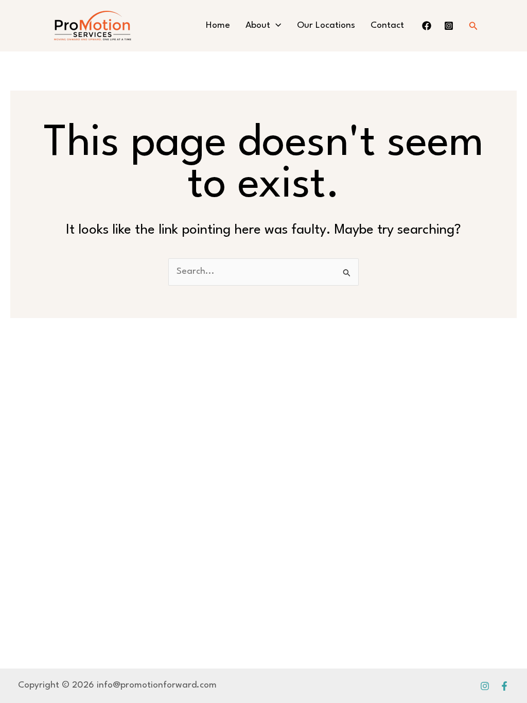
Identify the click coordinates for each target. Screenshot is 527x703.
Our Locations (326, 25)
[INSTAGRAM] (448, 25)
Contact (387, 25)
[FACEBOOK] (426, 25)
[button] (275, 25)
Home (218, 25)
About (257, 25)
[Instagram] (484, 686)
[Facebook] (504, 686)
